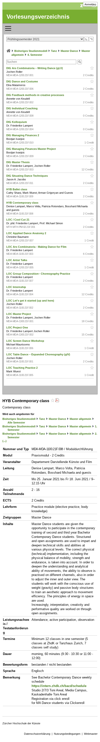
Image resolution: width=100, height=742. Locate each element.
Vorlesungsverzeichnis (38, 16)
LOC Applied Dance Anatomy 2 (26, 233)
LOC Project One (17, 327)
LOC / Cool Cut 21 (18, 219)
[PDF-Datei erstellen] (57, 401)
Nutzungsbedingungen (67, 733)
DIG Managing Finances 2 (23, 135)
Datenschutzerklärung (37, 733)
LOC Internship (16, 287)
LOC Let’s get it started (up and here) (30, 300)
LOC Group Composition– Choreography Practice (38, 273)
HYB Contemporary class (22, 202)
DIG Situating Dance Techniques (27, 175)
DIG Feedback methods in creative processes (35, 95)
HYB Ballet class (17, 189)
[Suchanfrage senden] (79, 62)
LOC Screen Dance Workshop (25, 340)
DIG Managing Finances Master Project (31, 148)
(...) (4, 440)
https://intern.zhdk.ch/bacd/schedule (59, 686)
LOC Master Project (19, 313)
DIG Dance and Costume (22, 81)
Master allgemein (80, 418)
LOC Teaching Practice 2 (22, 367)
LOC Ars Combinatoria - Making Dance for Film (36, 246)
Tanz (54, 50)
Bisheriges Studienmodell (30, 50)
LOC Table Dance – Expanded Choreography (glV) (38, 354)
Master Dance (69, 50)
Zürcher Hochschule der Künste (21, 723)
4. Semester (34, 54)
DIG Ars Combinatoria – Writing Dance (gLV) (35, 68)
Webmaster (91, 733)
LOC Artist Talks (17, 260)
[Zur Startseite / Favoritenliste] (8, 50)
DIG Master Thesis (18, 162)
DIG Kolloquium (17, 121)
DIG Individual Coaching (22, 108)
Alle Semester (16, 422)
